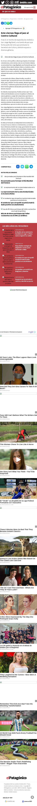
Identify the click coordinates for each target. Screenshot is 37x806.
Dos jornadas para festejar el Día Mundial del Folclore (17, 182)
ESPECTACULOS (19, 243)
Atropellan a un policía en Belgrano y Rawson (24, 270)
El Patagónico (5, 19)
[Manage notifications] (32, 797)
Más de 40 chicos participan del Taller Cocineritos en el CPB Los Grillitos (15, 214)
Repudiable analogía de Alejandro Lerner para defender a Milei (23, 247)
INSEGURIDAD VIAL (19, 230)
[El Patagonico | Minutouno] (16, 3)
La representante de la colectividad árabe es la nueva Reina (17, 193)
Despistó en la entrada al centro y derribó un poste (24, 280)
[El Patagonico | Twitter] (3, 3)
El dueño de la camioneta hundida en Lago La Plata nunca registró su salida (24, 234)
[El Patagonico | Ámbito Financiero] (26, 3)
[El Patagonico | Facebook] (7, 3)
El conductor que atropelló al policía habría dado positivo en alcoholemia (17, 204)
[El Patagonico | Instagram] (12, 3)
